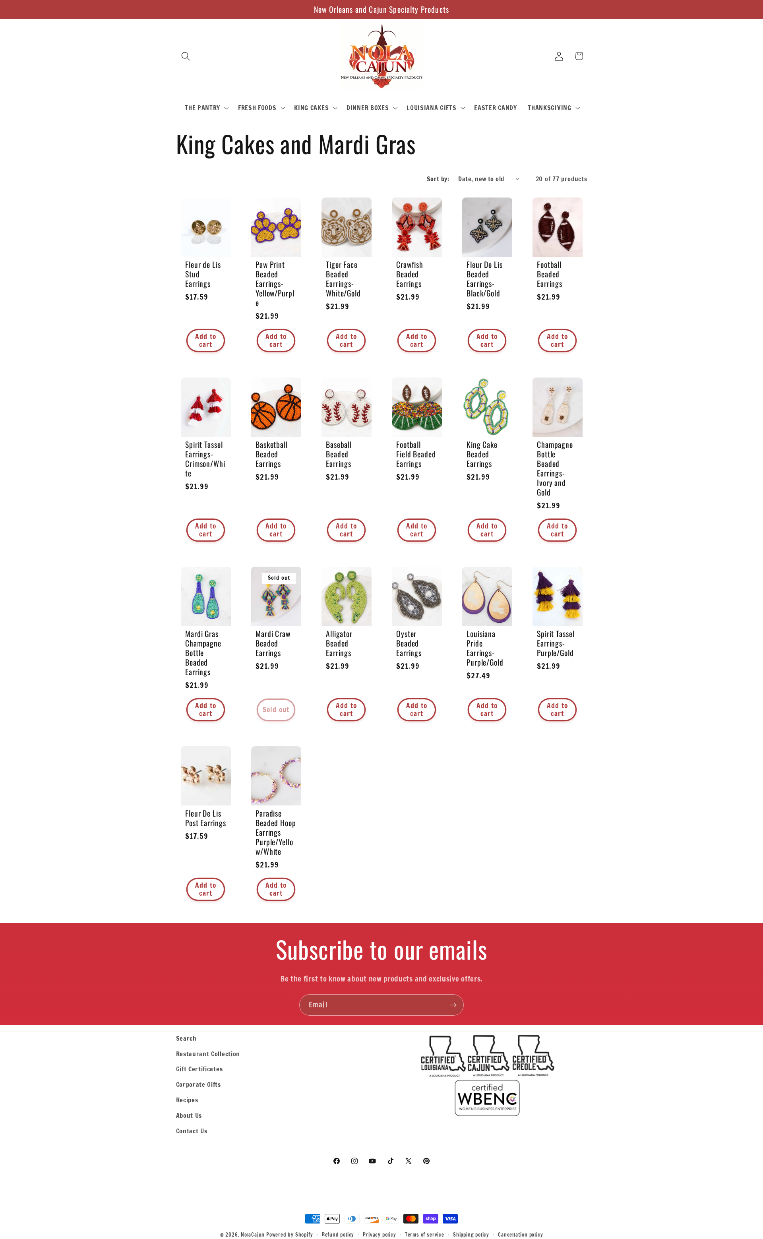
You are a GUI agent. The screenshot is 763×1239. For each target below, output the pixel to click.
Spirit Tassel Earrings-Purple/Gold (556, 643)
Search (186, 1038)
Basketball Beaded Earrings (272, 453)
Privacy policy (379, 1234)
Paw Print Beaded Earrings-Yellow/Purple (275, 284)
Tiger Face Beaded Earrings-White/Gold (343, 279)
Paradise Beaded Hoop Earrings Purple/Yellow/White (276, 832)
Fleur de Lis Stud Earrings (203, 274)
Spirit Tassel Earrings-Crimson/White (205, 458)
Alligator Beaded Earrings (339, 643)
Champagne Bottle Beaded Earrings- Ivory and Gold (555, 468)
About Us (189, 1115)
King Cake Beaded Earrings (482, 453)
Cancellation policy (520, 1234)
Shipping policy (471, 1234)
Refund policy (338, 1234)
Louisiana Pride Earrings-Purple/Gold (485, 648)
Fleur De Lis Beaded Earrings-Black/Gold (485, 279)
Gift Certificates (199, 1068)
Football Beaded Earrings (549, 274)
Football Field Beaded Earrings (416, 453)
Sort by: (438, 178)
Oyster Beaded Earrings (409, 643)
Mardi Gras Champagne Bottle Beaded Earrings (203, 653)
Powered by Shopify (289, 1234)
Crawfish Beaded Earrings (409, 274)
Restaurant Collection (208, 1053)
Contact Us (191, 1130)
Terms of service (424, 1234)
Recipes (187, 1099)
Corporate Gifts (198, 1084)
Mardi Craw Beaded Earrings (273, 643)
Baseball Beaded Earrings (339, 453)
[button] (186, 56)
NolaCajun (253, 1234)
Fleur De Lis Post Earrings (205, 818)
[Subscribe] (453, 1005)
